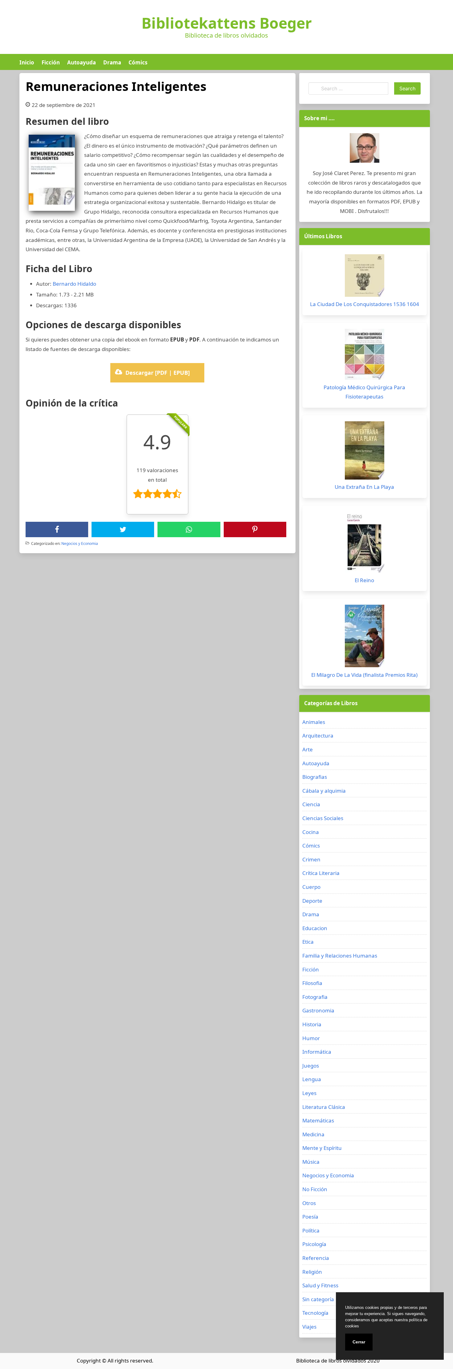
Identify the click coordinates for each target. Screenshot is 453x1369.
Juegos (310, 1065)
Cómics (138, 62)
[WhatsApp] (189, 529)
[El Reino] (364, 544)
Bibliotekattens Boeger (226, 23)
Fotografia (315, 996)
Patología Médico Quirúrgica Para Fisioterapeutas (364, 392)
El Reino (364, 580)
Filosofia (312, 983)
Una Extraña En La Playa (364, 486)
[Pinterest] (255, 529)
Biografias (314, 776)
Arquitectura (317, 735)
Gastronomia (318, 1010)
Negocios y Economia (79, 543)
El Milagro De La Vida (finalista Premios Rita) (364, 674)
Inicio (26, 62)
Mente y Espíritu (322, 1147)
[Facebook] (57, 529)
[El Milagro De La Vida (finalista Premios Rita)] (364, 637)
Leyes (309, 1093)
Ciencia (311, 804)
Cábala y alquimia (324, 790)
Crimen (311, 859)
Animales (313, 721)
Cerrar (359, 1341)
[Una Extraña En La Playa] (364, 452)
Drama (112, 62)
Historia (311, 1024)
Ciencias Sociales (322, 818)
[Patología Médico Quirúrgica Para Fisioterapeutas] (364, 356)
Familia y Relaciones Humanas (339, 955)
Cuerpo (311, 886)
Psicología (314, 1244)
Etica (308, 941)
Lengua (311, 1079)
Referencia (315, 1257)
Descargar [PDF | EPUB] (157, 372)
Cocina (310, 832)
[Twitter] (123, 529)
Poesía (310, 1216)
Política (311, 1230)
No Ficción (314, 1189)
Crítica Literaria (321, 873)
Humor (311, 1038)
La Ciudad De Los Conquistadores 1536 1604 (364, 304)
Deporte (312, 900)
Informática (316, 1051)
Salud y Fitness (320, 1285)
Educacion (314, 928)
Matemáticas (318, 1120)
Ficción (51, 62)
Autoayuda (81, 62)
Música (311, 1161)
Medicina (313, 1134)
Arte (307, 749)
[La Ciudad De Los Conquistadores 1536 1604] (364, 277)
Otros (309, 1203)
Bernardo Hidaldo (74, 283)
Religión (312, 1271)
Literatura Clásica (323, 1106)
